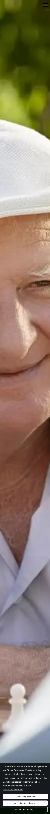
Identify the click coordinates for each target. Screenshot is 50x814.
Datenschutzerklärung (13, 789)
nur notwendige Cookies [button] (25, 803)
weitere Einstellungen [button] (25, 809)
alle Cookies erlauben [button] (25, 796)
